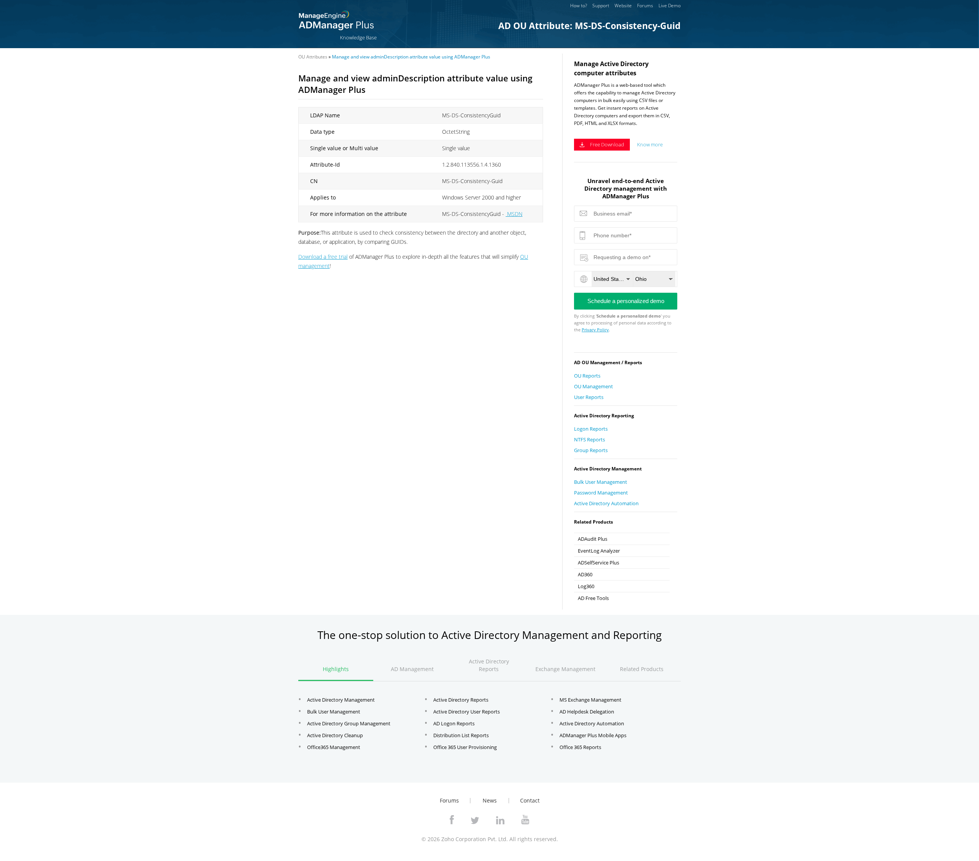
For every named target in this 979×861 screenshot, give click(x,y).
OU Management (593, 386)
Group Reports (591, 450)
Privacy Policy (595, 329)
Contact (530, 800)
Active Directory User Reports (466, 711)
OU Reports (587, 375)
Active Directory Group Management (348, 723)
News (490, 800)
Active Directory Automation (606, 503)
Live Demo (670, 5)
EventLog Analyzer (599, 550)
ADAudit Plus (592, 538)
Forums (645, 5)
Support (600, 5)
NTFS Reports (589, 439)
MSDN (514, 213)
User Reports (588, 397)
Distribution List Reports (461, 735)
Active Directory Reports (460, 699)
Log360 (586, 586)
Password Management (601, 492)
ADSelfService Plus (598, 562)
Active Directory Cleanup (335, 735)
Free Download (607, 144)
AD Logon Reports (454, 723)
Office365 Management (333, 747)
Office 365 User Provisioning (465, 747)
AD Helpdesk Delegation (586, 711)
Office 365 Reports (580, 747)
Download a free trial (323, 256)
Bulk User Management (600, 481)
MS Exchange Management (590, 699)
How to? (578, 5)
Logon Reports (591, 428)
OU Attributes (312, 57)
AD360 (585, 574)
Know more (650, 144)
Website (623, 5)
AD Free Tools (593, 598)
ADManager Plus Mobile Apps (592, 735)
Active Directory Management (341, 699)
